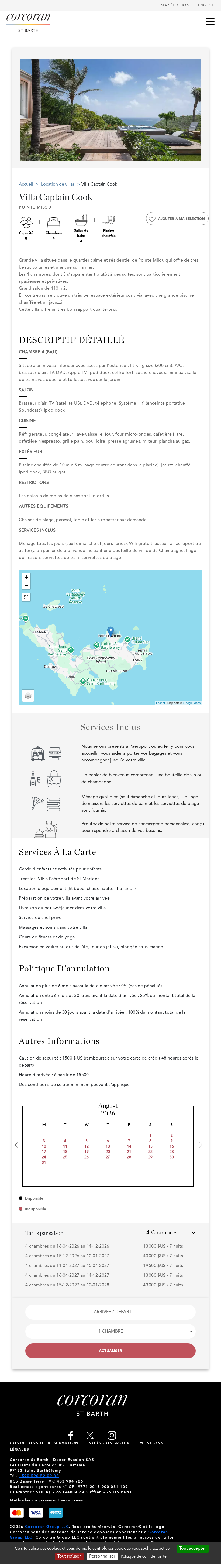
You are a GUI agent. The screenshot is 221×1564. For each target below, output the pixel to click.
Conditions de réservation (44, 1443)
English (206, 5)
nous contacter (109, 1443)
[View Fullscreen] (26, 597)
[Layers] (28, 696)
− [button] (26, 585)
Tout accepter (192, 1548)
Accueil (26, 184)
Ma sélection (175, 5)
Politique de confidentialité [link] (144, 1556)
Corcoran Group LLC (47, 1527)
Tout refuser (69, 1556)
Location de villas (58, 184)
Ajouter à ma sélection (181, 219)
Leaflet (160, 703)
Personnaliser (102, 1556)
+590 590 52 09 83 (39, 1476)
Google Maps (192, 703)
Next (195, 108)
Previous (23, 108)
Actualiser (110, 1351)
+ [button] (26, 577)
